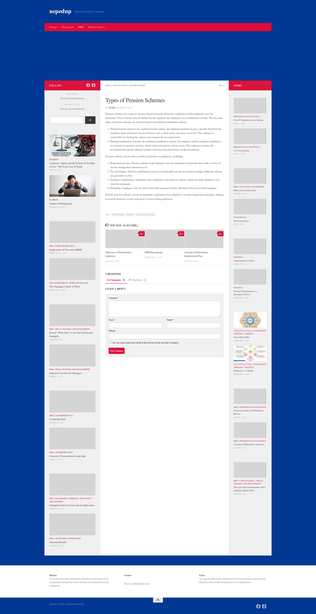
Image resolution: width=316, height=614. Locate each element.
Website (112, 330)
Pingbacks (139, 280)
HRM (80, 27)
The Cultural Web (242, 337)
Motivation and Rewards (129, 85)
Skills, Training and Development (72, 329)
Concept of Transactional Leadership (67, 456)
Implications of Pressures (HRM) (65, 249)
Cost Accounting (241, 150)
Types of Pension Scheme (146, 214)
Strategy (53, 27)
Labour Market (247, 481)
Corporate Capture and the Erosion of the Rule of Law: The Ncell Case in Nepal (72, 164)
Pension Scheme (118, 214)
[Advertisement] (158, 56)
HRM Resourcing (153, 252)
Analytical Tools (243, 331)
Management (68, 27)
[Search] (90, 120)
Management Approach (66, 498)
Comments (117, 280)
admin (111, 107)
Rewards (130, 214)
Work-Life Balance (64, 246)
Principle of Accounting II (247, 116)
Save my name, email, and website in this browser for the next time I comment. (146, 342)
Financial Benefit (57, 542)
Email (170, 319)
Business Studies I (96, 27)
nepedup (60, 11)
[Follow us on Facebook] (88, 85)
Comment (113, 297)
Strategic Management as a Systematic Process (246, 293)
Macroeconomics (241, 220)
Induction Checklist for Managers (65, 373)
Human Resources (58, 283)
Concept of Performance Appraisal (249, 444)
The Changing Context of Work (64, 286)
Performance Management (252, 407)
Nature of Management (60, 203)
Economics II (240, 217)
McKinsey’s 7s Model (243, 370)
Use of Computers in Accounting (248, 119)
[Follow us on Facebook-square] (93, 85)
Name (112, 319)
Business (53, 159)
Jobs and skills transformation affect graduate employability (249, 489)
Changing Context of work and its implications (71, 505)
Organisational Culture (244, 260)
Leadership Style (64, 415)
